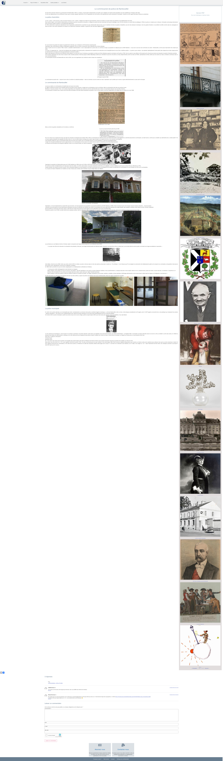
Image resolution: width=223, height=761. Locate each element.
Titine (200, 151)
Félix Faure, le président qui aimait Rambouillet (200, 581)
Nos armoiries (200, 280)
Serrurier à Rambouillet (200, 108)
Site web (46, 730)
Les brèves (63, 2)
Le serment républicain (200, 624)
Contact (113, 759)
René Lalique (200, 409)
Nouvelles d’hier (44, 2)
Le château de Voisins (200, 452)
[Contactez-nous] (123, 745)
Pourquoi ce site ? (97, 759)
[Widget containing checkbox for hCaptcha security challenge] (53, 735)
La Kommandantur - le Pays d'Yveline (55, 683)
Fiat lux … (200, 667)
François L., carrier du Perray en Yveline (200, 323)
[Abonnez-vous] (99, 745)
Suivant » (207, 668)
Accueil (25, 2)
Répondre (49, 690)
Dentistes (200, 366)
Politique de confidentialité (123, 759)
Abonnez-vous (100, 749)
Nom (46, 722)
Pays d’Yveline (33, 2)
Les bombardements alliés (200, 194)
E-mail (46, 726)
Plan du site (106, 759)
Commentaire (48, 708)
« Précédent (194, 668)
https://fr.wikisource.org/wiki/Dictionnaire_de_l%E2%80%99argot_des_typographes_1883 (132, 696)
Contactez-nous (123, 749)
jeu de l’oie (200, 65)
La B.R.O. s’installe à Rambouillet (200, 538)
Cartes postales (54, 2)
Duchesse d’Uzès (200, 495)
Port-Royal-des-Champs (200, 237)
